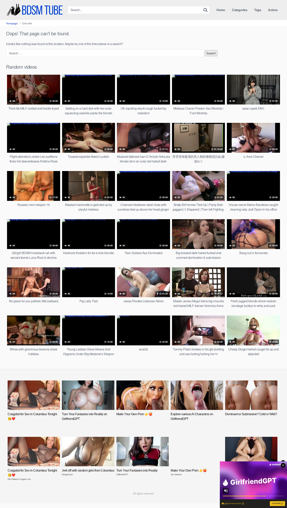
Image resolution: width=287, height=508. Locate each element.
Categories (239, 10)
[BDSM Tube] (35, 10)
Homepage (11, 23)
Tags (257, 10)
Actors (272, 10)
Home (221, 10)
